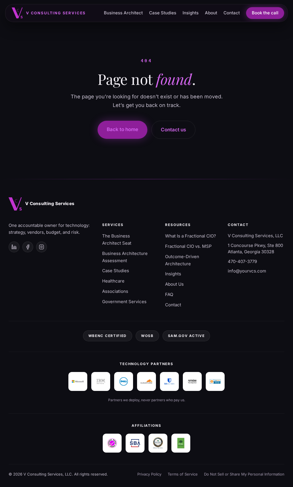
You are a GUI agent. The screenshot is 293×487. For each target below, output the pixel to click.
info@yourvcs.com (247, 271)
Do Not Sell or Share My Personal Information (244, 474)
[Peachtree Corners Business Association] (180, 443)
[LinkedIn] (14, 246)
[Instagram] (41, 246)
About (211, 12)
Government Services (124, 301)
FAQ (169, 294)
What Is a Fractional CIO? (190, 236)
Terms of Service (183, 474)
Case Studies (162, 12)
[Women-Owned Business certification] (112, 443)
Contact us (173, 130)
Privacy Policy (149, 474)
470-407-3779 (242, 261)
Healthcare (113, 281)
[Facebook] (27, 246)
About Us (174, 284)
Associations (115, 291)
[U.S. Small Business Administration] (135, 443)
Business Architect (123, 12)
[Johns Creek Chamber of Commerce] (158, 443)
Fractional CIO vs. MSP (188, 246)
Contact (231, 12)
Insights (191, 12)
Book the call (265, 12)
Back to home (122, 129)
